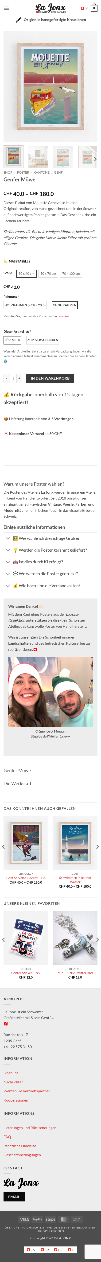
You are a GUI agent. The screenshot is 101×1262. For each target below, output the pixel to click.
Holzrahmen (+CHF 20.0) (25, 305)
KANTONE (42, 172)
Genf (58, 172)
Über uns (11, 1072)
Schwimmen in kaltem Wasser (75, 880)
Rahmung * (11, 297)
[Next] (89, 86)
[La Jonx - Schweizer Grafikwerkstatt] (50, 8)
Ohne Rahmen (65, 305)
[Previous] (11, 86)
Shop (8, 172)
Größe (8, 273)
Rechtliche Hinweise (20, 1145)
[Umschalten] (8, 539)
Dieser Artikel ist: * (17, 331)
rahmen (63, 316)
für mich (12, 340)
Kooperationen (16, 1100)
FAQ (7, 1136)
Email (14, 1197)
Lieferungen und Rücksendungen (30, 1127)
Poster (23, 172)
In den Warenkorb (50, 378)
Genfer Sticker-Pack (25, 973)
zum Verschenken (42, 340)
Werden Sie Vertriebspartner (27, 1091)
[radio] (26, 273)
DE (83, 8)
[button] (6, 8)
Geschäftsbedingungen (22, 1154)
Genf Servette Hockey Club (26, 878)
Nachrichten (13, 1082)
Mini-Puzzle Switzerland (75, 973)
